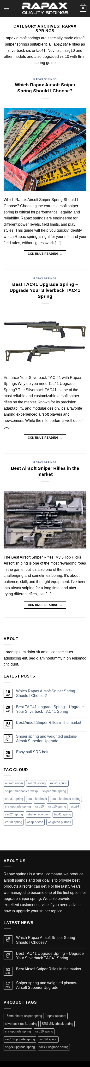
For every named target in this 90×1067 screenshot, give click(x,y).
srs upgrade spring (18, 806)
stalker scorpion (38, 814)
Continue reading (45, 253)
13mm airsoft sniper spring (23, 1016)
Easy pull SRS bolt (32, 752)
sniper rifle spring (54, 791)
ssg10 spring (57, 806)
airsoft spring (37, 783)
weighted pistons (59, 822)
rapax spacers (56, 1016)
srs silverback (37, 799)
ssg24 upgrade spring (20, 1047)
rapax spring (58, 783)
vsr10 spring (13, 822)
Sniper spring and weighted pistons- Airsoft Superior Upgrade (46, 738)
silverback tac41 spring (21, 1024)
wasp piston (35, 822)
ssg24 (75, 806)
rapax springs (44, 79)
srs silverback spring (66, 799)
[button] (6, 8)
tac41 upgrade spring (53, 1047)
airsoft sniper (14, 783)
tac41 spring (62, 814)
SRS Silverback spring (57, 1024)
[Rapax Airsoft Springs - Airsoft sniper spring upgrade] (45, 8)
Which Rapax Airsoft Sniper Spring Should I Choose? (45, 693)
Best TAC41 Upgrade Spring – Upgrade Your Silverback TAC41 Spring (45, 290)
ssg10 (39, 806)
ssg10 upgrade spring (20, 1039)
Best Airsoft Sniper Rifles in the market (48, 722)
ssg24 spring (14, 814)
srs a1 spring (14, 799)
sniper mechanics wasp (21, 791)
